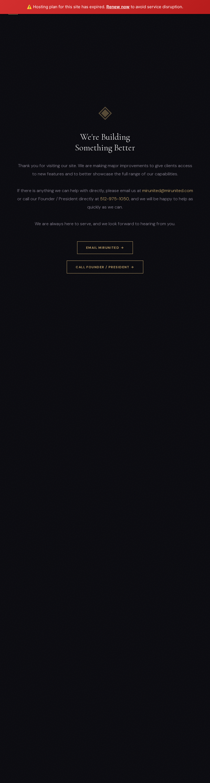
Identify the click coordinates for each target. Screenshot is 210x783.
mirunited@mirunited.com (167, 190)
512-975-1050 (114, 199)
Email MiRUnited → (105, 247)
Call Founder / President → (105, 267)
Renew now (118, 6)
